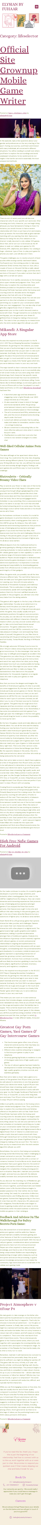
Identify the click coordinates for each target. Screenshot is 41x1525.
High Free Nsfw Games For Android (19, 843)
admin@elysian (6, 116)
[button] (36, 6)
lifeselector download (32, 388)
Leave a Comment (23, 834)
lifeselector (12, 834)
